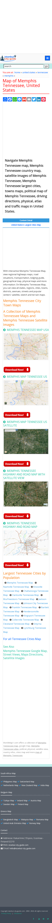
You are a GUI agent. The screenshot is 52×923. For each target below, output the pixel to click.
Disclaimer (18, 913)
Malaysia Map (27, 819)
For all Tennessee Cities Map (22, 639)
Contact (4, 830)
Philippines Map (10, 781)
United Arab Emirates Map (14, 823)
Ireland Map (22, 800)
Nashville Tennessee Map (16, 586)
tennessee (42, 72)
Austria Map (36, 800)
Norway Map (34, 823)
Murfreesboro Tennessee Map (18, 599)
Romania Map (42, 819)
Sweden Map (9, 804)
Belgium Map (6, 792)
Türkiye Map (8, 800)
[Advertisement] (26, 27)
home (17, 72)
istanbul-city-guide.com (18, 845)
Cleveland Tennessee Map (16, 623)
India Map (45, 785)
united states (28, 72)
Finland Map (23, 804)
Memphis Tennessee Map (20, 582)
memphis (8, 75)
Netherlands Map (10, 785)
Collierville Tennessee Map (25, 619)
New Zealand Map (29, 785)
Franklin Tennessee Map (24, 607)
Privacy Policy (6, 913)
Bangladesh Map (10, 819)
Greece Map (6, 811)
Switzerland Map (27, 781)
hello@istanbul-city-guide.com (22, 848)
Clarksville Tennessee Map (25, 595)
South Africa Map (8, 773)
